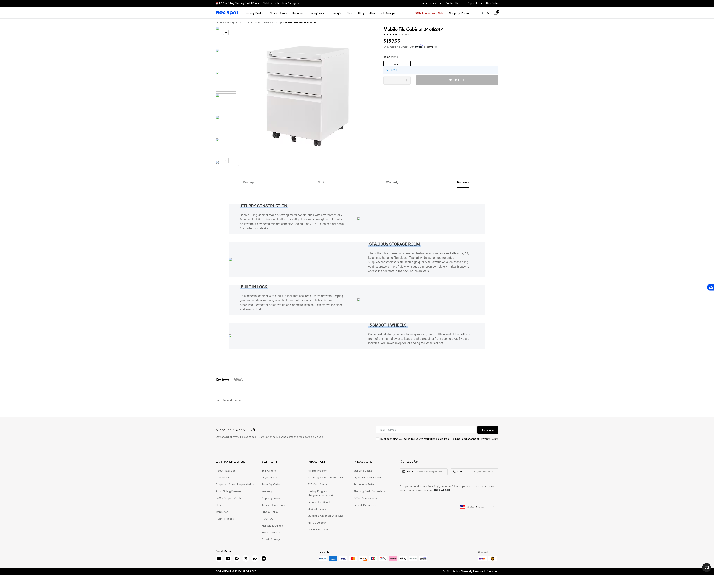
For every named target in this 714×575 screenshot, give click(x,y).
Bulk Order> (442, 489)
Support (472, 3)
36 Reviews (405, 34)
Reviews (222, 379)
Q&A (238, 379)
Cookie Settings (271, 539)
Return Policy (428, 3)
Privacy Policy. (489, 438)
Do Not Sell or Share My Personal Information (470, 571)
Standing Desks (233, 22)
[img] (390, 34)
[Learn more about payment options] (435, 47)
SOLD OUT (456, 80)
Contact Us (451, 3)
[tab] (226, 38)
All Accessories (252, 22)
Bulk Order (492, 3)
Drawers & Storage (272, 22)
